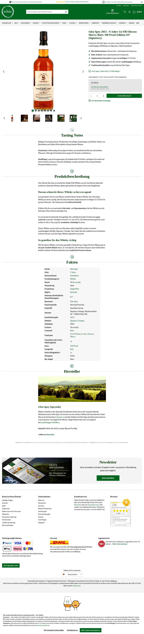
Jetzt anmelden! (108, 478)
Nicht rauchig (75, 282)
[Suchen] (65, 12)
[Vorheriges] (3, 71)
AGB (3, 506)
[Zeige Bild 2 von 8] (36, 110)
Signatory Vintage (77, 321)
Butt (72, 349)
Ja (71, 341)
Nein (72, 330)
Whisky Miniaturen (45, 508)
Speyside (73, 292)
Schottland (74, 275)
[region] (43, 76)
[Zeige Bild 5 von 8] (45, 110)
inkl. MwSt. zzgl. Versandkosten (99, 87)
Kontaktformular (93, 505)
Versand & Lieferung (9, 517)
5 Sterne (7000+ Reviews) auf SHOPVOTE (77, 2)
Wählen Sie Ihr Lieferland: (72, 570)
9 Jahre (73, 272)
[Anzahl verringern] (91, 96)
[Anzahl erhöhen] (103, 96)
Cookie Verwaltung (8, 522)
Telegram (41, 522)
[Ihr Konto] (129, 12)
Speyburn (60, 417)
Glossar (41, 517)
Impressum (6, 508)
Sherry (72, 336)
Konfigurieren (72, 630)
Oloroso (90, 334)
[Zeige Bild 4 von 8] (42, 110)
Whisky (73, 279)
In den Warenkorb (124, 96)
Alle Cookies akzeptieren (90, 630)
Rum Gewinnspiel (44, 514)
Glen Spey (74, 269)
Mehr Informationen (120, 544)
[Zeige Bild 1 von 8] (33, 110)
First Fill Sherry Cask (78, 334)
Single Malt (74, 289)
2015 (72, 317)
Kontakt (118, 5)
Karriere (41, 506)
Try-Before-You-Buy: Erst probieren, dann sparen (118, 2)
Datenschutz (6, 520)
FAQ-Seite (77, 505)
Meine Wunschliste (136, 5)
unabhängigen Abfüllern (50, 422)
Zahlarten (5, 514)
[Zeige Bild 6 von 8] (48, 110)
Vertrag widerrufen (10, 565)
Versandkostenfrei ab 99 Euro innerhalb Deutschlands (27, 2)
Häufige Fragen (7, 500)
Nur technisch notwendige (54, 630)
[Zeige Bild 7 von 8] (51, 110)
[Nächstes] (83, 71)
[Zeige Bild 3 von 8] (39, 110)
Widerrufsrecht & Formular (11, 511)
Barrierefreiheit (7, 525)
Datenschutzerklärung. (43, 625)
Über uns (41, 500)
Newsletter (126, 5)
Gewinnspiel (42, 511)
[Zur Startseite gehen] (13, 12)
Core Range (42, 520)
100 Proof (74, 346)
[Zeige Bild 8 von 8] (54, 110)
